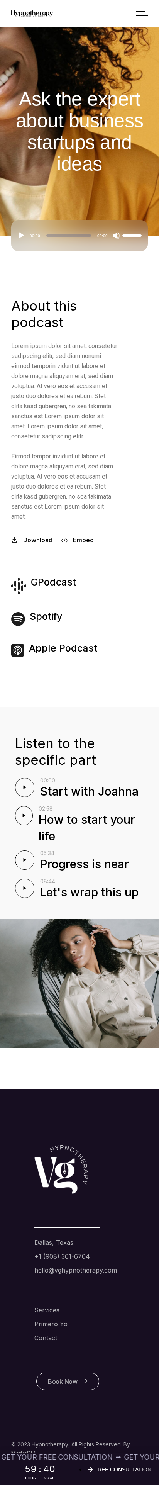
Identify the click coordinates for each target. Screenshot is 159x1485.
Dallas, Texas (53, 1242)
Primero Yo (51, 1324)
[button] (153, 1460)
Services (46, 1310)
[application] (79, 235)
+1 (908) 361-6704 (62, 1256)
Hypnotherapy (50, 1444)
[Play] (21, 235)
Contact (45, 1338)
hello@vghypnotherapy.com (75, 1270)
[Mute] (116, 235)
